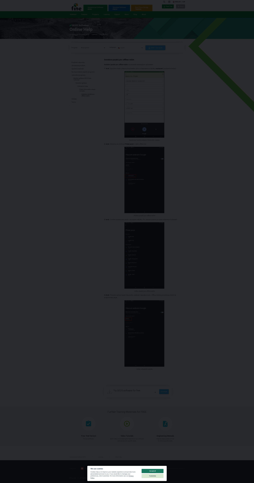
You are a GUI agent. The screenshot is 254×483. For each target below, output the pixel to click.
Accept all (152, 471)
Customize (152, 476)
